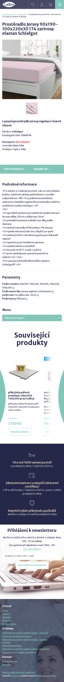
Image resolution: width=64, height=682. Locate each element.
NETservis (15, 676)
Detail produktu (19, 431)
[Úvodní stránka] (9, 4)
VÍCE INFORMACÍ (32, 549)
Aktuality (6, 617)
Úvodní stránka (8, 14)
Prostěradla (21, 14)
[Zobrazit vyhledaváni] (32, 4)
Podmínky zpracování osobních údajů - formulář (25, 633)
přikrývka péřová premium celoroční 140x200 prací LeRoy (21, 395)
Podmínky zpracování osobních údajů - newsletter (26, 649)
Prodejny (6, 665)
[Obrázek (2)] (32, 108)
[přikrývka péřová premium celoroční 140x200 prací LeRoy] (23, 372)
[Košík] (50, 4)
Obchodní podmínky (12, 646)
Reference (7, 620)
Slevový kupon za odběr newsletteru (19, 652)
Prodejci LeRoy (9, 624)
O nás (5, 610)
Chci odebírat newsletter (32, 565)
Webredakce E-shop (46, 676)
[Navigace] (59, 4)
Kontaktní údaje (9, 661)
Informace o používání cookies (16, 636)
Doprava (6, 614)
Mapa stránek (8, 672)
